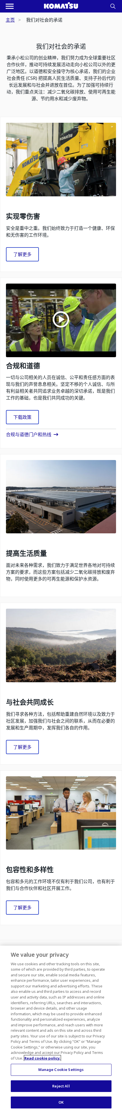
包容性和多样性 (30, 870)
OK (61, 1102)
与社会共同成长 (30, 702)
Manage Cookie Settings (61, 1069)
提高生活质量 (26, 553)
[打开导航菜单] (10, 6)
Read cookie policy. (42, 1058)
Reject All (61, 1086)
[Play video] (61, 320)
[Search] (113, 6)
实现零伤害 (23, 216)
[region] (61, 1029)
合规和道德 (23, 366)
